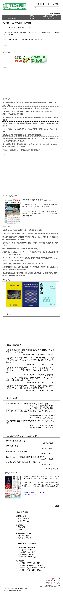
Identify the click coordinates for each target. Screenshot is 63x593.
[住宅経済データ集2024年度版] (14, 307)
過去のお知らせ (52, 469)
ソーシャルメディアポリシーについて (51, 582)
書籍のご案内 (12, 18)
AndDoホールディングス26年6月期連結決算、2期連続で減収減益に (25, 108)
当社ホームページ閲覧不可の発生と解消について (25, 457)
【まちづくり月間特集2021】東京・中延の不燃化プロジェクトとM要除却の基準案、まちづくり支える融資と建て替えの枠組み (30, 360)
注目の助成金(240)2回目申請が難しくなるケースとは (27, 404)
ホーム (13, 16)
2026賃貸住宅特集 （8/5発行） (29, 563)
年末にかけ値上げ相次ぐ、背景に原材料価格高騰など (21, 150)
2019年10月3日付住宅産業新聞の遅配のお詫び (24, 462)
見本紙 (20, 529)
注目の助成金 (48, 408)
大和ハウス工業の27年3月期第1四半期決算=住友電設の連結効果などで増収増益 (30, 233)
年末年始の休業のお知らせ (16, 451)
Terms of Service (52, 586)
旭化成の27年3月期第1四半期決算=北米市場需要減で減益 (22, 135)
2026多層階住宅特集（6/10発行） (30, 565)
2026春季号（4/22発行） (27, 552)
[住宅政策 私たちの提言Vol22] (30, 307)
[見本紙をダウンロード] (13, 498)
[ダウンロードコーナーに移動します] (12, 223)
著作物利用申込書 (24, 538)
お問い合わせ (50, 18)
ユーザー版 (40, 354)
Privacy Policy (42, 586)
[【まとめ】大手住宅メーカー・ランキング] (39, 63)
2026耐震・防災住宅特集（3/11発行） (32, 568)
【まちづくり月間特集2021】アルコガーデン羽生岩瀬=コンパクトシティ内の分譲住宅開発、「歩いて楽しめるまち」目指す (30, 370)
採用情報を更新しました (15, 441)
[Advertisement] (30, 83)
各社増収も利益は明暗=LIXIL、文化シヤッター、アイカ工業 (22, 263)
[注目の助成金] (22, 63)
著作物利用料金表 (24, 536)
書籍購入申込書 (23, 521)
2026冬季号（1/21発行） (27, 554)
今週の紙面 (31, 16)
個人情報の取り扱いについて (53, 580)
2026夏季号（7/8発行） (26, 550)
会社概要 (31, 18)
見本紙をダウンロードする (34, 492)
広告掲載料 (21, 527)
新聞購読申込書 (23, 518)
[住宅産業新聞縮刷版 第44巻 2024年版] (47, 307)
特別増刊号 (49, 354)
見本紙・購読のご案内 (50, 16)
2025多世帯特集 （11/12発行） (29, 570)
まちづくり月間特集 (45, 365)
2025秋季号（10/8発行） (27, 557)
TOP (56, 506)
